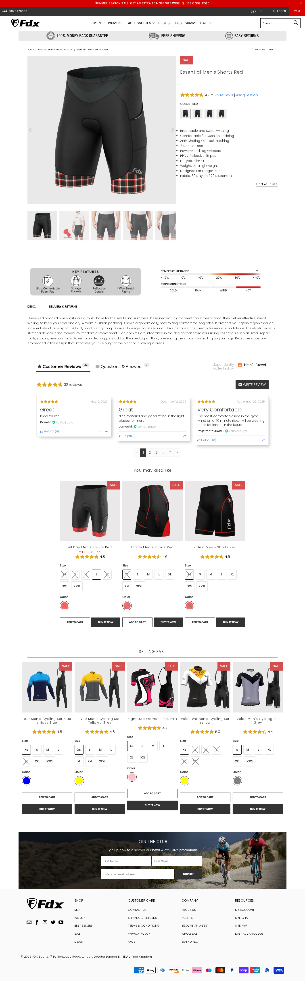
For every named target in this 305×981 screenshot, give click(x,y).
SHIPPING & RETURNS (142, 918)
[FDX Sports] (25, 23)
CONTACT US (137, 910)
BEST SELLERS (83, 925)
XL (216, 201)
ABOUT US (189, 910)
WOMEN (80, 918)
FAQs (131, 942)
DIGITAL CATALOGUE (249, 933)
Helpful (48, 431)
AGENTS (187, 918)
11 (170, 452)
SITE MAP (241, 925)
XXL (228, 201)
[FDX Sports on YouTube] (61, 922)
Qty (182, 232)
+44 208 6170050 (14, 11)
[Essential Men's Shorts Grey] (221, 114)
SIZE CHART (243, 918)
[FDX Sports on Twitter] (53, 922)
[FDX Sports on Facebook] (37, 922)
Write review (254, 384)
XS (64, 574)
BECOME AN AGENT (195, 925)
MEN (77, 910)
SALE (77, 933)
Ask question (247, 95)
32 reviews (224, 95)
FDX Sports (40, 956)
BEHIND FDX (190, 942)
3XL (239, 201)
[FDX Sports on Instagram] (45, 922)
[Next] (172, 130)
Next (272, 49)
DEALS (78, 942)
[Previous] (30, 130)
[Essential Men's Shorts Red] (185, 114)
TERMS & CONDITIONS (143, 925)
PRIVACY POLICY (139, 933)
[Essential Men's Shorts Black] (197, 114)
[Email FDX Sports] (29, 922)
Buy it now (254, 253)
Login (281, 11)
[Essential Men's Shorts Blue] (209, 114)
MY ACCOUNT (244, 910)
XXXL (77, 586)
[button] (99, 23)
